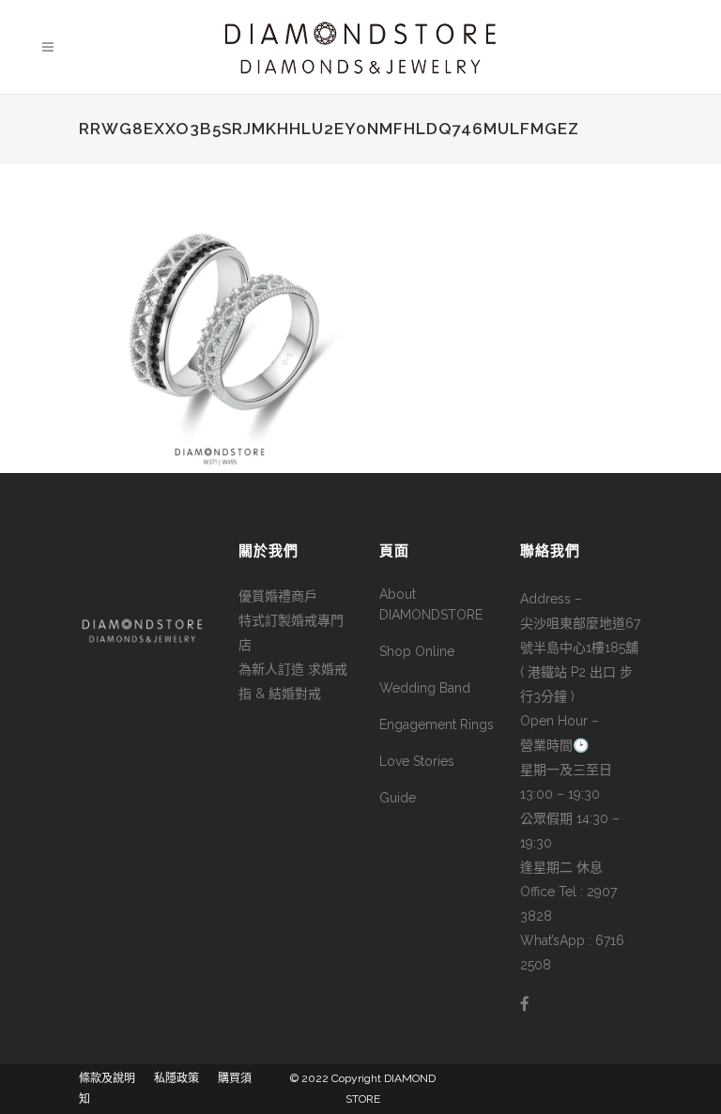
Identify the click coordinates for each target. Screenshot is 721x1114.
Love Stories (416, 761)
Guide (397, 797)
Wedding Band (424, 687)
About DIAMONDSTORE (431, 604)
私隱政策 (176, 1078)
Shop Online (416, 651)
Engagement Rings (436, 724)
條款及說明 (107, 1078)
